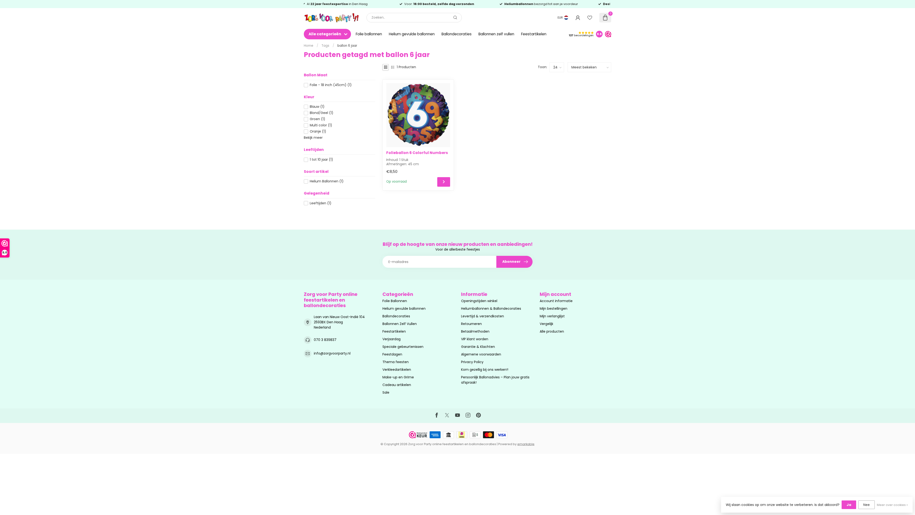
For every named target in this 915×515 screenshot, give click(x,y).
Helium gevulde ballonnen (412, 33)
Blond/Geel (321, 113)
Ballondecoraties (457, 33)
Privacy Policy (472, 362)
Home (308, 45)
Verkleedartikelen (396, 369)
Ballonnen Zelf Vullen (399, 323)
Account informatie (556, 301)
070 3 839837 (325, 339)
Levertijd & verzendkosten (482, 316)
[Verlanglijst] (589, 17)
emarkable (525, 444)
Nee (866, 504)
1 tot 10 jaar (321, 159)
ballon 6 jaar (347, 45)
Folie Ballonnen (394, 301)
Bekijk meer (313, 137)
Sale (385, 392)
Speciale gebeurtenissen (402, 346)
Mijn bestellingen (553, 308)
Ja (849, 504)
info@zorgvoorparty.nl (332, 353)
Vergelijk (546, 323)
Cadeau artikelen (396, 384)
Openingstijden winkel (479, 301)
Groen (317, 119)
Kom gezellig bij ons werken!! (484, 369)
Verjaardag (391, 339)
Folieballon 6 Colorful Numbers (417, 153)
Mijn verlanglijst (552, 316)
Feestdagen (392, 354)
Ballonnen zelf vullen (496, 33)
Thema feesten (395, 362)
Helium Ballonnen (327, 181)
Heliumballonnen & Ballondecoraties (491, 308)
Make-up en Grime (398, 377)
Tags (325, 45)
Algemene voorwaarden (481, 354)
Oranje (318, 131)
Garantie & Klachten (478, 346)
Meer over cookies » (892, 505)
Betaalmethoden (475, 331)
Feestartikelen (533, 33)
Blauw (317, 106)
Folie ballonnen (369, 33)
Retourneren (471, 323)
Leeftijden (320, 203)
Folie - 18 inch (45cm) (331, 85)
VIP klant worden (474, 339)
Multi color (321, 125)
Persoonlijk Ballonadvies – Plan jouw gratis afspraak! (495, 380)
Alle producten (552, 331)
